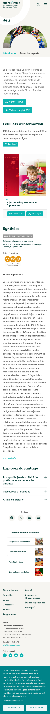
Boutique (12, 144)
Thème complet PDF (19, 110)
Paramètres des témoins (13, 701)
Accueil (28, 590)
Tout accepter (36, 708)
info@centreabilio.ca (11, 645)
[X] (21, 518)
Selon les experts (29, 53)
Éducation (8, 595)
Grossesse (8, 604)
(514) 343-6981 (13, 642)
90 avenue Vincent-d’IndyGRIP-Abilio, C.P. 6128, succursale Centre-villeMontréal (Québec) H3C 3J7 (17, 633)
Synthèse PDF (16, 102)
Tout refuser (13, 708)
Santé (6, 600)
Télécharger (36, 214)
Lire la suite (8, 458)
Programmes (9, 614)
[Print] (38, 518)
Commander (18, 214)
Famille (6, 609)
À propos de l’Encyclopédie (32, 596)
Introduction (10, 53)
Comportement (11, 590)
